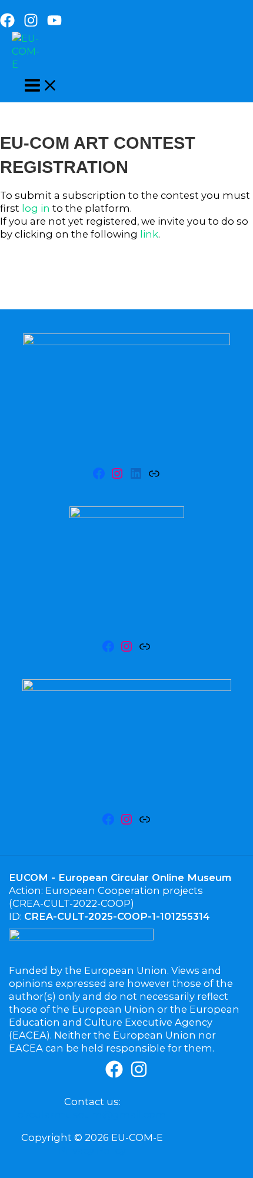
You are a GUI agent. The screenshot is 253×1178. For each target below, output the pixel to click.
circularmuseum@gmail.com (92, 1114)
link (149, 234)
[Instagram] (31, 24)
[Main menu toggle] (41, 86)
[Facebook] (7, 24)
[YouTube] (54, 24)
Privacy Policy (92, 1150)
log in (36, 208)
